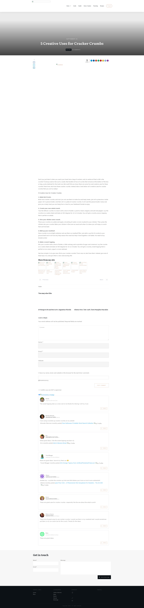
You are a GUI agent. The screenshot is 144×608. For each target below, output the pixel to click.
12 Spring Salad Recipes (74, 271)
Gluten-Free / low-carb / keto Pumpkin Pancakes (91, 304)
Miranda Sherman (50, 415)
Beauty (55, 598)
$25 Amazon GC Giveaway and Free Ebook (41, 272)
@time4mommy (43, 380)
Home (34, 592)
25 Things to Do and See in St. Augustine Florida (55, 304)
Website (40, 360)
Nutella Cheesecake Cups (49, 272)
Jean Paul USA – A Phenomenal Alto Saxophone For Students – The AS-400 (79, 483)
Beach (55, 596)
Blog (34, 594)
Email (40, 351)
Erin (46, 435)
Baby (54, 594)
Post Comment (101, 385)
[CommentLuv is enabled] (47, 395)
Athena (47, 475)
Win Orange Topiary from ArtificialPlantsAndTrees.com (77, 463)
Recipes (68, 49)
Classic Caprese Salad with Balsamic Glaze (66, 272)
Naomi (47, 497)
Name (40, 342)
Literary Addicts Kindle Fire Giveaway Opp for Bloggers (58, 272)
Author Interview (57, 592)
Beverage (55, 600)
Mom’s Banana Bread (60, 443)
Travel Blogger (49, 455)
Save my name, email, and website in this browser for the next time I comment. (64, 373)
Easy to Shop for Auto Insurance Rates (83, 272)
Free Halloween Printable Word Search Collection (77, 423)
